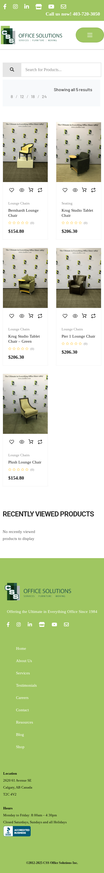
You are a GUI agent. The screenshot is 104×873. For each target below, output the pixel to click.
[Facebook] (5, 6)
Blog (20, 734)
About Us (24, 661)
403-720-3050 (86, 14)
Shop (20, 747)
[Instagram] (15, 6)
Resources (24, 722)
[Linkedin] (29, 624)
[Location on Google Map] (38, 6)
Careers (22, 698)
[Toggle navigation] (90, 35)
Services (23, 673)
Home (21, 648)
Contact (22, 710)
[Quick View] (22, 190)
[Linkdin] (26, 6)
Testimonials (26, 685)
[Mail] (63, 6)
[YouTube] (51, 6)
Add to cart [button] (31, 190)
